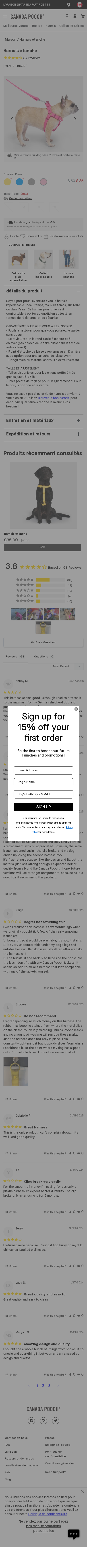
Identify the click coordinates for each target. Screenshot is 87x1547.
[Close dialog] (76, 709)
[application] (74, 1534)
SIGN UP (43, 807)
